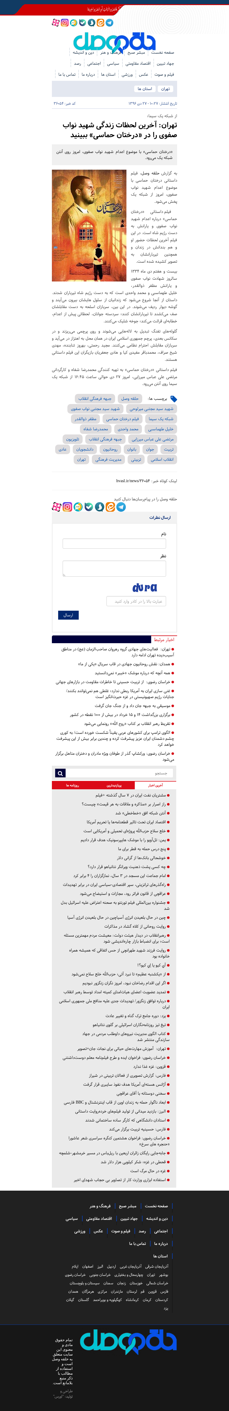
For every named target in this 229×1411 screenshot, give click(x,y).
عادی (62, 449)
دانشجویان (84, 449)
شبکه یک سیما (161, 419)
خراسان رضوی (75, 1274)
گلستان (83, 1299)
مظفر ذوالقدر (85, 419)
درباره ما (88, 74)
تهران (165, 89)
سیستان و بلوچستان (85, 1283)
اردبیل (111, 1266)
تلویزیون (72, 439)
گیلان (70, 1299)
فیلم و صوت (164, 74)
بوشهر (163, 1274)
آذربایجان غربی (130, 1266)
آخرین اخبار (155, 785)
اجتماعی (94, 63)
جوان (150, 449)
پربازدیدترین (114, 785)
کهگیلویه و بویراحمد (107, 1299)
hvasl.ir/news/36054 (133, 481)
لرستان (132, 1291)
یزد (166, 1308)
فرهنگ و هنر (110, 52)
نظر (163, 556)
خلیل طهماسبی (161, 429)
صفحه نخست (162, 52)
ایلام (75, 1266)
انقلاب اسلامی (162, 459)
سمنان (108, 1283)
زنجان (121, 1283)
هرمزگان (88, 1291)
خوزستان (136, 1283)
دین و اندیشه (83, 52)
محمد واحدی (128, 429)
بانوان (131, 449)
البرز (100, 1266)
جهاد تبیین (165, 63)
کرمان (147, 1299)
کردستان (161, 1299)
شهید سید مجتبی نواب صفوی (95, 408)
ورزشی (127, 74)
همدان (73, 1291)
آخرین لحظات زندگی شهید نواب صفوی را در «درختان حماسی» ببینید (120, 130)
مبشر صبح (136, 52)
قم (142, 1291)
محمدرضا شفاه (95, 429)
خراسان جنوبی (100, 1274)
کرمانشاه (132, 1299)
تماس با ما (66, 74)
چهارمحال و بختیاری (128, 1274)
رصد (77, 63)
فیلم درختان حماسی (122, 419)
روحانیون (110, 449)
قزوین (152, 1291)
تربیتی (136, 459)
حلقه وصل (150, 173)
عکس (143, 74)
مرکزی (102, 1291)
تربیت (169, 449)
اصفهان (87, 1266)
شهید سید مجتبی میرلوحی (152, 408)
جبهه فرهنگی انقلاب (95, 398)
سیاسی (113, 63)
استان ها (108, 74)
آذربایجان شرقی (156, 1266)
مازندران (117, 1291)
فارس (164, 1291)
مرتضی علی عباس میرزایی (153, 439)
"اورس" (58, 1396)
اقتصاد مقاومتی (138, 63)
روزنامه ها (72, 785)
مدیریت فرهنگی (108, 459)
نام (163, 534)
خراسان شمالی (157, 1283)
